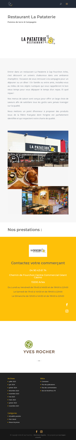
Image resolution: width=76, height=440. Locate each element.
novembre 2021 (14, 406)
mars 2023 (12, 400)
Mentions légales (40, 435)
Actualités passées (15, 416)
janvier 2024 (13, 388)
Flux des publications (48, 384)
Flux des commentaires (49, 388)
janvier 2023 (13, 403)
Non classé (12, 419)
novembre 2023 (14, 394)
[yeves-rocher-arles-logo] (39, 365)
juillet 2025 (12, 381)
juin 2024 (12, 384)
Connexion (45, 381)
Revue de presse (14, 422)
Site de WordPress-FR (49, 391)
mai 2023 (12, 397)
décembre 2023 (14, 391)
